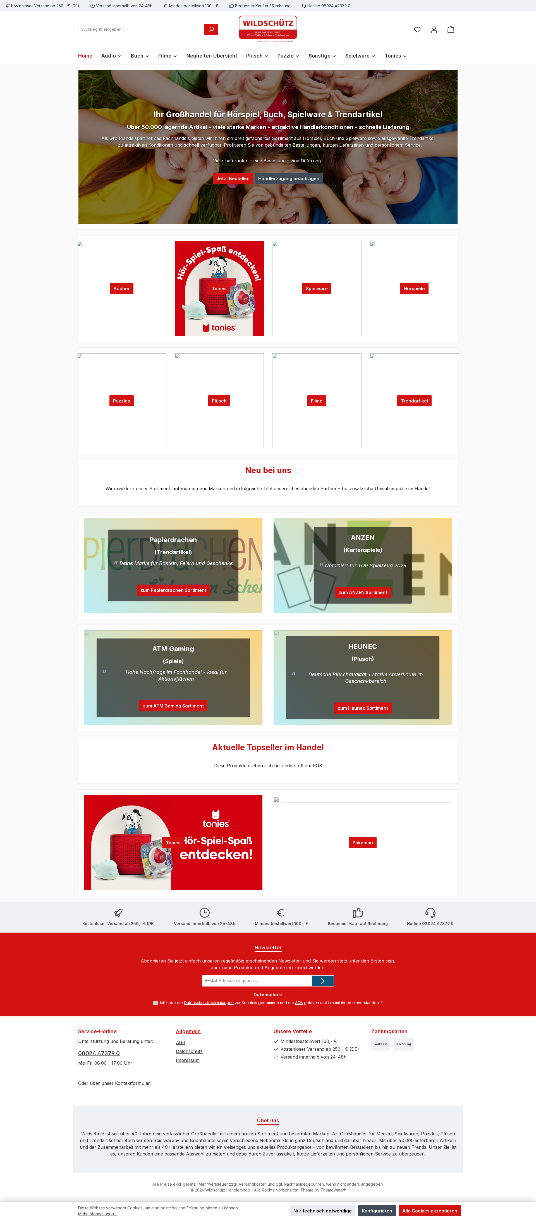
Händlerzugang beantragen (288, 178)
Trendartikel (414, 401)
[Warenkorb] (451, 29)
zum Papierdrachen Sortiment (173, 590)
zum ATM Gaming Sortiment (173, 706)
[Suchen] (211, 29)
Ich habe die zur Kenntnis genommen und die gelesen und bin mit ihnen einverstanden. (271, 1002)
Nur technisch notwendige (322, 1211)
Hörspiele (414, 288)
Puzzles (121, 401)
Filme (316, 401)
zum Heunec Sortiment (363, 708)
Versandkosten (253, 1184)
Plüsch (219, 401)
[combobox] (141, 29)
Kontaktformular (132, 1083)
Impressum (188, 1060)
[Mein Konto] (434, 29)
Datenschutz (189, 1051)
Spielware (317, 288)
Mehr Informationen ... (98, 1213)
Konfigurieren (377, 1211)
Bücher (122, 288)
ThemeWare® (333, 1190)
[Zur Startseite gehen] (268, 29)
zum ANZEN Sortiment (363, 592)
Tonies (219, 288)
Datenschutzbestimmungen (209, 1002)
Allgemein (188, 1031)
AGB (299, 1002)
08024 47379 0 (99, 1053)
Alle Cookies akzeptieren (429, 1211)
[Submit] (323, 981)
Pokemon (363, 842)
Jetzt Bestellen (233, 178)
